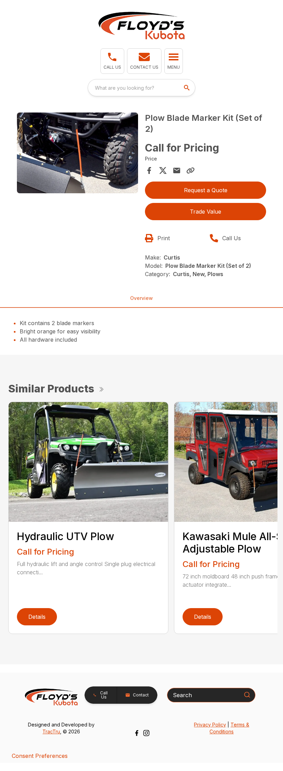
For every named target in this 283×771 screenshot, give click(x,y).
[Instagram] (146, 733)
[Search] (247, 694)
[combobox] (141, 87)
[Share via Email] (177, 170)
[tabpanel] (77, 154)
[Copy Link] (190, 170)
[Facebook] (136, 733)
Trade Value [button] (205, 211)
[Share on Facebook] (149, 170)
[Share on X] (163, 170)
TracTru (51, 731)
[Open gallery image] (77, 153)
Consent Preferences (40, 755)
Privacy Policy (210, 725)
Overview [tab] (141, 298)
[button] (112, 61)
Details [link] (37, 616)
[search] (187, 88)
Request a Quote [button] (205, 190)
